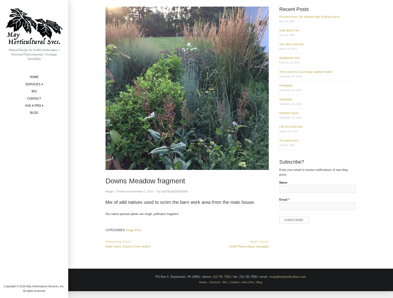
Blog (34, 112)
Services (32, 84)
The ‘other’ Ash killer (291, 44)
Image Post (133, 230)
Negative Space (289, 113)
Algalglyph (285, 99)
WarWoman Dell (289, 58)
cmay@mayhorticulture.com (287, 276)
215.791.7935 (221, 276)
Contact (34, 98)
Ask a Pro (33, 105)
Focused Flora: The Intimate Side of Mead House (309, 16)
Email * (284, 199)
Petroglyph (286, 85)
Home (34, 77)
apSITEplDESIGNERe (174, 191)
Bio (34, 91)
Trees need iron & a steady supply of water (305, 71)
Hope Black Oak (289, 30)
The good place (289, 140)
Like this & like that (290, 126)
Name (283, 182)
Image (109, 191)
